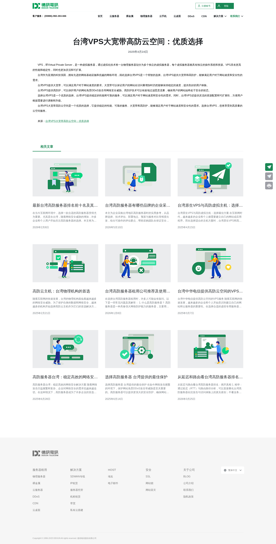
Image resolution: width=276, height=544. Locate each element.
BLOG (186, 476)
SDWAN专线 (77, 476)
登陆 (226, 6)
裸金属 (129, 16)
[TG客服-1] (269, 167)
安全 (148, 469)
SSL (148, 476)
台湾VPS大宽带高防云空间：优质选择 (67, 121)
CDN (204, 16)
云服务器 (114, 16)
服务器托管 (76, 490)
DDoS (191, 16)
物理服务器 (146, 16)
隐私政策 (188, 496)
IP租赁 (74, 483)
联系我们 (188, 490)
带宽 (72, 503)
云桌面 (177, 16)
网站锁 (149, 483)
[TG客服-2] (269, 176)
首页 (100, 16)
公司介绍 (188, 483)
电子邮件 (113, 483)
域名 (110, 476)
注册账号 (206, 6)
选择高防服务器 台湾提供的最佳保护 (136, 377)
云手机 (163, 16)
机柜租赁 (75, 496)
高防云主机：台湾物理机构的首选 (61, 291)
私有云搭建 (76, 510)
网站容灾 (151, 490)
